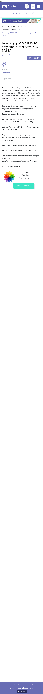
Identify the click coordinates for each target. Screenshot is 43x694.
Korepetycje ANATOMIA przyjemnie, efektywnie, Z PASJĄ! (19, 34)
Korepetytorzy (17, 26)
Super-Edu (5, 26)
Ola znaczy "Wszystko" (9, 30)
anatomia (6, 72)
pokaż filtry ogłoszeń (21, 13)
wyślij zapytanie (23, 186)
